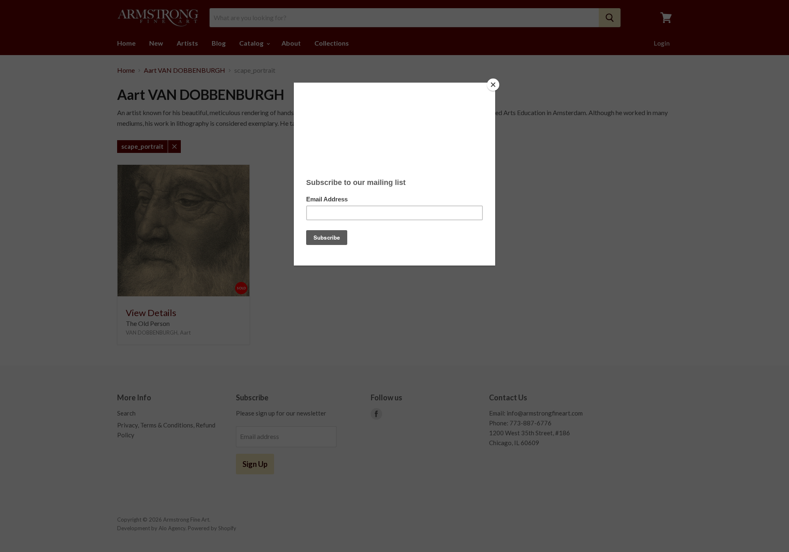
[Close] (493, 85)
